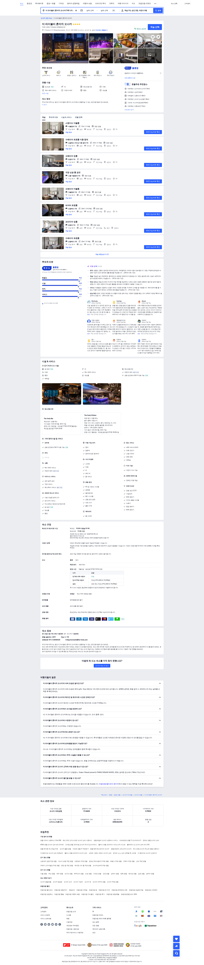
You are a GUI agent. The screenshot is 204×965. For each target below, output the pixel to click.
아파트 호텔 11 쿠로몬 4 (80, 849)
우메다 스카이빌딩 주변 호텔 (50, 865)
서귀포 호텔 (97, 874)
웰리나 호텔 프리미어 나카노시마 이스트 (111, 844)
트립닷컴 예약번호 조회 (119, 890)
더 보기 (44, 104)
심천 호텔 (141, 874)
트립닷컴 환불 (59, 894)
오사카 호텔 (138, 795)
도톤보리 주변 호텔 (81, 861)
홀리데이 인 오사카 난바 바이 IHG (138, 844)
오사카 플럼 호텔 (65, 849)
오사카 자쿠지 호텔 (99, 882)
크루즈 (111, 3)
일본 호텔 (117, 795)
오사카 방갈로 (57, 882)
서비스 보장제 (45, 915)
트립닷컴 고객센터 (151, 890)
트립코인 (72, 890)
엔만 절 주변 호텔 (67, 865)
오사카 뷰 (88, 882)
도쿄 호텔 (88, 874)
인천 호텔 (106, 874)
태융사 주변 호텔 (116, 861)
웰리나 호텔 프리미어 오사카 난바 (76, 853)
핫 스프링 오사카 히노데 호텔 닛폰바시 (146, 849)
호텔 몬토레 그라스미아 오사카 (121, 849)
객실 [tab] (43, 117)
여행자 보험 (87, 3)
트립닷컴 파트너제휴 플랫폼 (101, 918)
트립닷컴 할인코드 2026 (129, 894)
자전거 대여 (128, 372)
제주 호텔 (60, 874)
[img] (65, 48)
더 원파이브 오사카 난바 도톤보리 (51, 853)
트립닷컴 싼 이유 (104, 890)
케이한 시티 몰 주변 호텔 (83, 865)
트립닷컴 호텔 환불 (112, 894)
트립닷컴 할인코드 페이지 (109, 784)
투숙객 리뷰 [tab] (53, 117)
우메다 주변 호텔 (129, 861)
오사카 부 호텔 (127, 795)
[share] (176, 946)
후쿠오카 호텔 (79, 874)
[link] (174, 3)
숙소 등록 (95, 922)
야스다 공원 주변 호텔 (65, 861)
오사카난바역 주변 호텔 (101, 865)
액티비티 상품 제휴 (98, 929)
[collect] (176, 939)
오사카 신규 (68, 882)
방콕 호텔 (123, 874)
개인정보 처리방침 (72, 925)
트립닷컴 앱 (93, 890)
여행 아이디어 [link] (123, 3)
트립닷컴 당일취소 (46, 894)
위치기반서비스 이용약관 (74, 932)
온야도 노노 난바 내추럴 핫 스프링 (124, 853)
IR (93, 911)
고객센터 (43, 911)
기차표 (61, 3)
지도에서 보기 (129, 110)
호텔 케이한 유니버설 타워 (49, 849)
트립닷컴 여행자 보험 (72, 894)
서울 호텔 (43, 874)
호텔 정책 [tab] (78, 117)
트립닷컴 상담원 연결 (136, 890)
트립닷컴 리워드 (145, 3)
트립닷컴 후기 (100, 894)
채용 (67, 918)
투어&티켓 (39, 3)
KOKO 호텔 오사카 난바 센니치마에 (52, 844)
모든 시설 (45, 93)
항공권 (29, 3)
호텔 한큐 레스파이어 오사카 (99, 849)
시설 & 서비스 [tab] (66, 117)
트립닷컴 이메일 (81, 890)
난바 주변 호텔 (141, 861)
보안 (93, 932)
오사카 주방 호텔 (112, 882)
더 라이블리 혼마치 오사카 (57, 24)
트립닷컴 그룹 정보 (72, 929)
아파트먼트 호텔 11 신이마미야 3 (130, 840)
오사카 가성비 (78, 882)
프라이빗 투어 (100, 3)
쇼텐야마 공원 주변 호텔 (48, 861)
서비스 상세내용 (45, 918)
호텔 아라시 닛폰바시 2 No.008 (50, 840)
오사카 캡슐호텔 (45, 882)
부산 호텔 (51, 874)
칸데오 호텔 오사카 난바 (151, 840)
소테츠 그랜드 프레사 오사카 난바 (100, 853)
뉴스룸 (68, 915)
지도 (133, 3)
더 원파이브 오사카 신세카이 (147, 853)
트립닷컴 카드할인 (87, 894)
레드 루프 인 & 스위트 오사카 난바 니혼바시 (77, 840)
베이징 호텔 (132, 874)
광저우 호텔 (150, 874)
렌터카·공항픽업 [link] (73, 3)
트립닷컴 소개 (71, 911)
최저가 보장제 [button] (141, 28)
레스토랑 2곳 (129, 369)
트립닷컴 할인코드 (46, 890)
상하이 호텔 (115, 874)
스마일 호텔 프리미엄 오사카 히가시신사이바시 (81, 844)
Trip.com (104, 795)
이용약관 (69, 922)
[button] (155, 4)
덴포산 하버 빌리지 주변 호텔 (99, 861)
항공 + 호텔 (51, 3)
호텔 (110, 795)
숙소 (21, 3)
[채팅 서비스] (176, 953)
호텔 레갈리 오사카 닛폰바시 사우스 (106, 840)
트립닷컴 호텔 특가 (60, 890)
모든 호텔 (95, 925)
